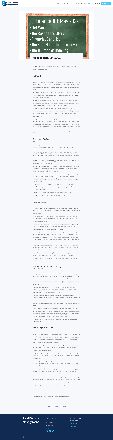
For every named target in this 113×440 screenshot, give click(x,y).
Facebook (48, 406)
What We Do (67, 3)
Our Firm (83, 3)
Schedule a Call (106, 3)
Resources (89, 3)
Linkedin (65, 406)
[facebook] (47, 431)
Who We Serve (59, 3)
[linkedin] (50, 431)
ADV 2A (76, 423)
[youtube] (53, 431)
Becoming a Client (75, 3)
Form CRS (72, 423)
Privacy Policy (73, 426)
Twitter (56, 406)
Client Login (97, 3)
